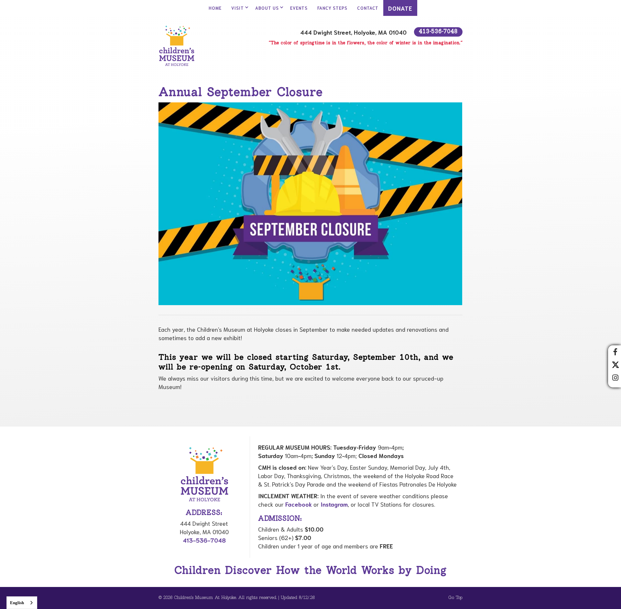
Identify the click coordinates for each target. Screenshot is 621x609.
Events (299, 8)
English (17, 602)
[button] (238, 8)
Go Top (455, 598)
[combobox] (21, 602)
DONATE (400, 8)
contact (367, 8)
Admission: (280, 519)
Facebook (298, 504)
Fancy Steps (332, 8)
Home (215, 8)
